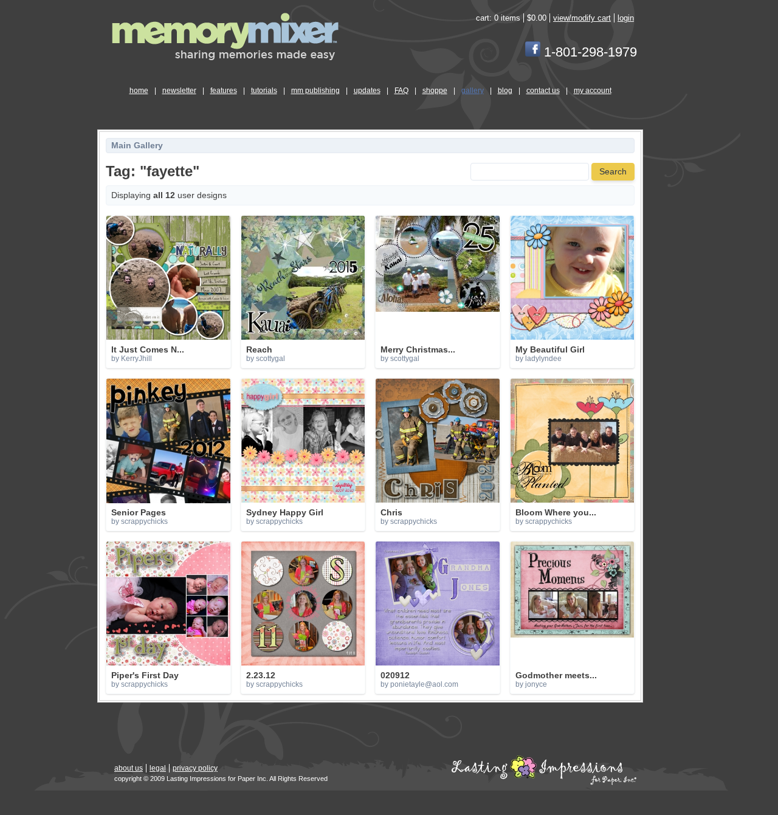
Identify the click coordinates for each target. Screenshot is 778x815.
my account (592, 90)
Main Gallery (137, 145)
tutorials (264, 90)
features (223, 90)
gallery (472, 90)
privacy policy (195, 768)
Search (613, 171)
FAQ (401, 90)
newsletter (179, 90)
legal (158, 768)
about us (128, 768)
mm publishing (315, 90)
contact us (543, 90)
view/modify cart (582, 17)
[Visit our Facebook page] (532, 52)
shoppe (434, 90)
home (138, 90)
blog (505, 90)
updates (367, 90)
